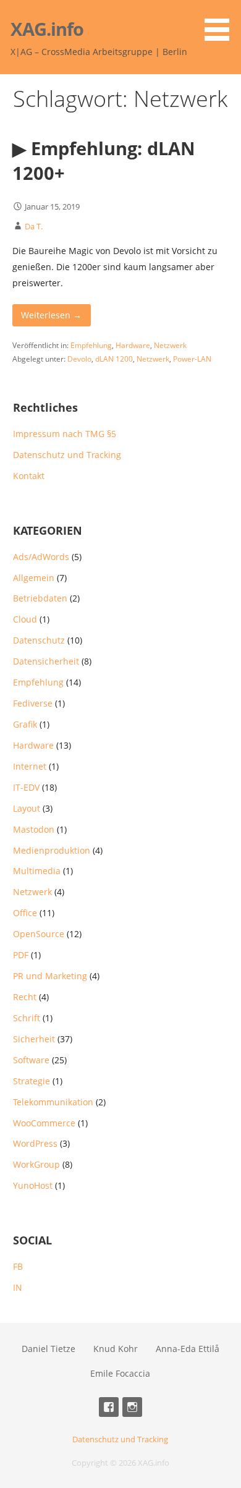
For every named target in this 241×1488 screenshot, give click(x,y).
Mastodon (33, 829)
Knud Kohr (115, 1348)
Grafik (25, 724)
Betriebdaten (40, 598)
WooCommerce (44, 1123)
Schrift (26, 1018)
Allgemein (33, 578)
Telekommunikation (53, 1102)
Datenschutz (39, 640)
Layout (26, 808)
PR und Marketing (50, 976)
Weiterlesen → (51, 315)
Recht (24, 997)
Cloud (25, 619)
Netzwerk (170, 345)
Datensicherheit (46, 661)
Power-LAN (192, 359)
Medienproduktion (51, 850)
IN (17, 1287)
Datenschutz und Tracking (67, 455)
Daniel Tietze (48, 1348)
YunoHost (33, 1185)
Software (31, 1060)
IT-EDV (26, 787)
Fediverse (33, 703)
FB (18, 1266)
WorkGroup (36, 1164)
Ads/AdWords (41, 557)
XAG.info (47, 29)
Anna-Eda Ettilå (187, 1348)
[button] (221, 22)
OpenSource (38, 934)
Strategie (31, 1081)
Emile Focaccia (120, 1373)
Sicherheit (34, 1039)
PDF (20, 955)
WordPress (35, 1143)
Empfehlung (91, 345)
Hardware (133, 345)
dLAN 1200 (114, 359)
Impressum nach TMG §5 (64, 434)
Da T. (34, 226)
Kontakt (28, 476)
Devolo (79, 359)
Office (25, 913)
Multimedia (37, 871)
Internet (29, 766)
